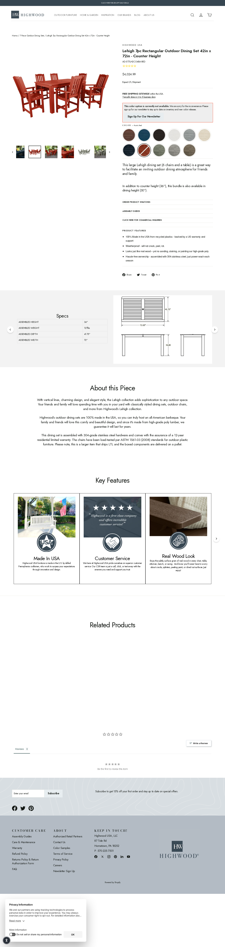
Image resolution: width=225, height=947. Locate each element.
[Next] (214, 329)
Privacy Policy (60, 859)
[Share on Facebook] (14, 808)
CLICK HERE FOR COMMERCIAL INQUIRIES (142, 220)
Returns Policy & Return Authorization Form (25, 861)
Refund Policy (19, 854)
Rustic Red (144, 150)
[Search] (192, 15)
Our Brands (124, 15)
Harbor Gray (174, 150)
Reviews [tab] (19, 748)
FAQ (14, 869)
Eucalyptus (159, 150)
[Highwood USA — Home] (27, 15)
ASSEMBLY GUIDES (131, 211)
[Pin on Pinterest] (31, 808)
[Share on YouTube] (128, 856)
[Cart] (209, 15)
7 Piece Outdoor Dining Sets (32, 35)
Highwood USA (132, 45)
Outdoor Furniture (65, 15)
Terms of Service (62, 854)
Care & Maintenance (23, 842)
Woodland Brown (189, 150)
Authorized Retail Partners (67, 836)
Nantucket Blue (144, 135)
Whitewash (204, 135)
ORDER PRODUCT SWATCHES (136, 202)
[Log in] (201, 15)
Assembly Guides (22, 836)
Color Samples (61, 848)
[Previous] (10, 329)
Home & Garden (89, 15)
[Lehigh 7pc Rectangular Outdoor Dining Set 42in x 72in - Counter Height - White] (26, 680)
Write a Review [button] (200, 743)
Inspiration (107, 15)
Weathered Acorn (129, 135)
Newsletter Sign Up (64, 871)
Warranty (17, 848)
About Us (149, 15)
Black (159, 135)
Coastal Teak (189, 135)
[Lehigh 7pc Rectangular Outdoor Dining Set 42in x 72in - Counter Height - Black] (22, 680)
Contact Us (59, 842)
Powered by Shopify (112, 882)
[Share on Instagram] (108, 856)
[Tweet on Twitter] (23, 808)
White (174, 135)
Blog (137, 15)
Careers (57, 865)
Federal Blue (129, 150)
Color (132, 125)
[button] (7, 940)
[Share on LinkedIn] (122, 856)
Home (14, 35)
